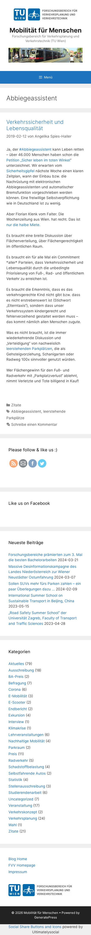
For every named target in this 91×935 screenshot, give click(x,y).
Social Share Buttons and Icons (34, 927)
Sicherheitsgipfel (21, 171)
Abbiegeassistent (26, 411)
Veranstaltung (20, 805)
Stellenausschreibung (26, 786)
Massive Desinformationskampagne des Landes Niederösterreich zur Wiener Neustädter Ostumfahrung (42, 571)
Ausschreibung (21, 670)
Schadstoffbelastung (26, 767)
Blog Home (17, 859)
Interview (16, 722)
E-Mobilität (17, 696)
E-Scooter (16, 702)
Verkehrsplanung (22, 818)
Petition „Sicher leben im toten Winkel (38, 160)
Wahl (12, 825)
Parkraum (16, 747)
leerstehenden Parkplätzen (29, 349)
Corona (14, 689)
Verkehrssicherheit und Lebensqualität (34, 125)
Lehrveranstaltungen (26, 735)
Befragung (17, 683)
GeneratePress (45, 917)
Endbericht (17, 709)
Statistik (15, 780)
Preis (12, 754)
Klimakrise (17, 728)
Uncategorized (20, 799)
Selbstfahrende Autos (27, 773)
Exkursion (16, 715)
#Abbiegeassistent (35, 149)
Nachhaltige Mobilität (26, 741)
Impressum (17, 872)
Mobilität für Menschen (46, 30)
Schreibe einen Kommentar (34, 424)
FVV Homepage (21, 865)
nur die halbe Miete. (23, 225)
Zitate (16, 405)
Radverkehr (18, 760)
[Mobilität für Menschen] (45, 55)
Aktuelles (16, 664)
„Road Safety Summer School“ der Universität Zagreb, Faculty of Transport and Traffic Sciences (42, 618)
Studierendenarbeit (24, 792)
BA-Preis (15, 676)
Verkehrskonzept (22, 812)
